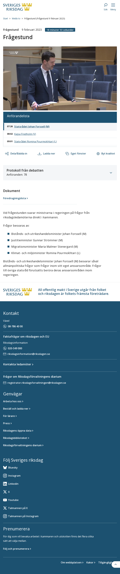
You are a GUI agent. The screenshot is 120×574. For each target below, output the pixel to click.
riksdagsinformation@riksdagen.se (29, 354)
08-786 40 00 (15, 326)
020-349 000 (15, 348)
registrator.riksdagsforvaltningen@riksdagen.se (37, 382)
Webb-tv (16, 18)
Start (5, 18)
